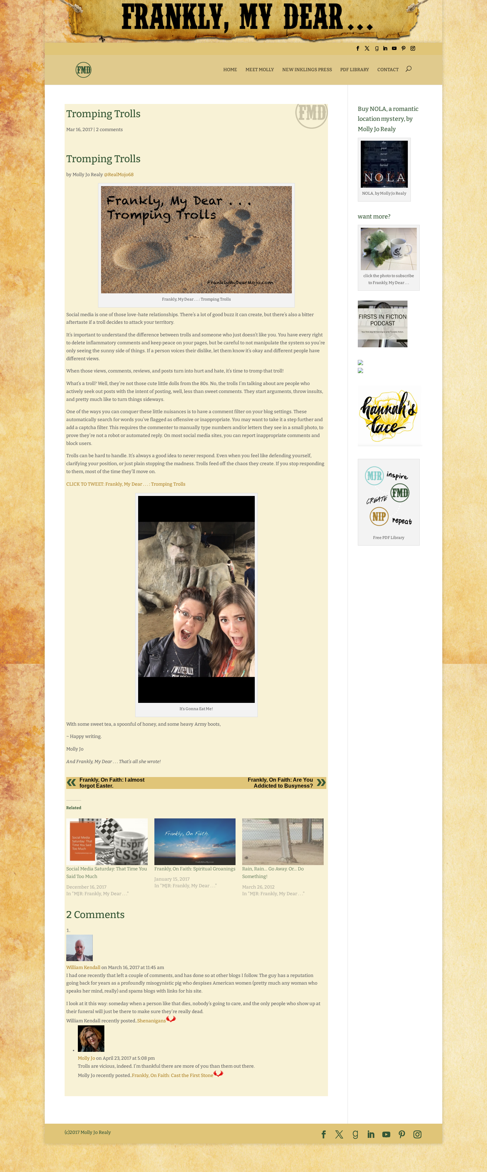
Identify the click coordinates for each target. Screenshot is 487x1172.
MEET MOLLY (259, 70)
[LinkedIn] (385, 50)
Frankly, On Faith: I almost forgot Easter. (112, 783)
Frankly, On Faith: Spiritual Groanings (195, 869)
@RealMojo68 (119, 174)
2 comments (109, 129)
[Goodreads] (376, 50)
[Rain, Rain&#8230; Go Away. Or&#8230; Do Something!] (283, 841)
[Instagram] (412, 50)
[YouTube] (394, 50)
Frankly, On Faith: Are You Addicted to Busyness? (280, 783)
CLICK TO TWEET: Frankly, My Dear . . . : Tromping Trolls (126, 484)
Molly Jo (86, 1058)
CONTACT (388, 70)
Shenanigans (151, 1021)
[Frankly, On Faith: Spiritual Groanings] (195, 841)
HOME (230, 70)
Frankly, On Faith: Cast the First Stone (172, 1075)
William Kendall (83, 967)
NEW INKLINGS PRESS (307, 70)
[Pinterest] (403, 50)
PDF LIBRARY (354, 70)
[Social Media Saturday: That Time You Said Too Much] (107, 841)
